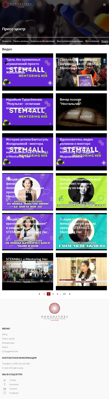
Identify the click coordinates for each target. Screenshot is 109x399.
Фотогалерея (92, 41)
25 (64, 294)
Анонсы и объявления (43, 41)
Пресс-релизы (21, 41)
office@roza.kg (16, 368)
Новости (6, 41)
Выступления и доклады (70, 41)
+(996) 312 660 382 (21, 363)
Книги (5, 347)
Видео (104, 41)
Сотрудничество (10, 351)
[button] (104, 4)
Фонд (4, 334)
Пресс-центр (8, 338)
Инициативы (8, 343)
